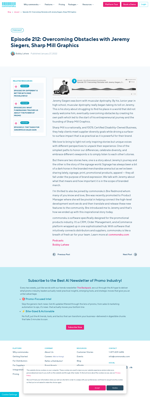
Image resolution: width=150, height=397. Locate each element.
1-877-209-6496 (116, 352)
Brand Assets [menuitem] (51, 365)
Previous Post (64, 254)
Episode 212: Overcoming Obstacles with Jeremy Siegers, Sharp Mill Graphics (98, 97)
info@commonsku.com (119, 356)
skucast (16, 12)
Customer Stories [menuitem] (85, 352)
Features (48, 4)
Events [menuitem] (80, 356)
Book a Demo (129, 4)
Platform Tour (111, 4)
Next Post (127, 254)
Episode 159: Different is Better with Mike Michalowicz (26, 93)
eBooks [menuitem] (80, 365)
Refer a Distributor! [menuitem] (54, 361)
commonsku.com (118, 234)
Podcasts (57, 240)
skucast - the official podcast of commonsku (64, 97)
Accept (97, 388)
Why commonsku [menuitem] (20, 352)
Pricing (62, 4)
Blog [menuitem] (79, 361)
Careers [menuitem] (54, 356)
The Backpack (84, 287)
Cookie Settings (9, 394)
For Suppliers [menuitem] (19, 365)
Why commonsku (31, 4)
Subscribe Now (75, 327)
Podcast (24, 86)
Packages (72, 4)
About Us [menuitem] (49, 352)
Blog (9, 12)
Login (143, 4)
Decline (115, 388)
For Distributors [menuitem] (20, 361)
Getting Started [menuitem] (20, 356)
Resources (87, 4)
